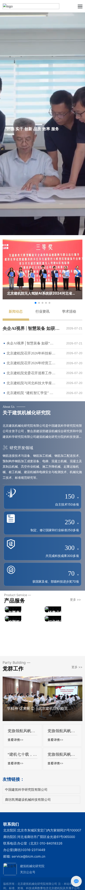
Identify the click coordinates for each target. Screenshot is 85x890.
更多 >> (75, 599)
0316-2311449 (34, 850)
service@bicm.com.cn (28, 856)
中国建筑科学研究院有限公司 (26, 789)
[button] (77, 273)
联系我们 (11, 824)
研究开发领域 (20, 447)
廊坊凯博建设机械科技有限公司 (28, 799)
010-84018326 (51, 843)
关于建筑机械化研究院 (27, 412)
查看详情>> (15, 740)
